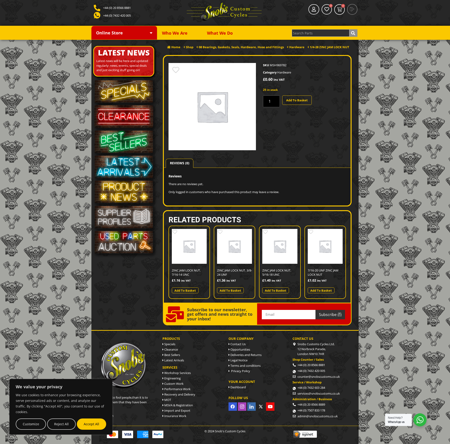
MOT (167, 400)
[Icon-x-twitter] (261, 406)
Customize (31, 424)
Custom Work (174, 384)
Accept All (91, 424)
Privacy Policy (240, 371)
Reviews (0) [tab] (179, 163)
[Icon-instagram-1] (242, 406)
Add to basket (297, 100)
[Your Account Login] (313, 9)
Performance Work (177, 389)
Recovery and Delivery (179, 394)
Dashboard (238, 387)
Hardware (284, 72)
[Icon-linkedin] (251, 406)
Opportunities (240, 349)
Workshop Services (177, 373)
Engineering (172, 378)
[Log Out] (352, 9)
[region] (60, 407)
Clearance (171, 349)
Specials (169, 344)
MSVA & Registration (178, 405)
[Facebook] (233, 406)
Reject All (61, 424)
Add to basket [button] (185, 290)
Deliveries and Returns (246, 355)
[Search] (353, 33)
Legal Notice (239, 360)
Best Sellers (172, 355)
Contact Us (238, 344)
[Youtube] (270, 406)
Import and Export (177, 410)
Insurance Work (175, 416)
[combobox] (320, 33)
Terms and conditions (245, 365)
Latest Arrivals (174, 360)
